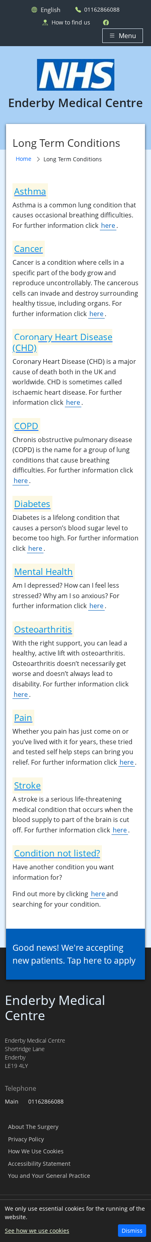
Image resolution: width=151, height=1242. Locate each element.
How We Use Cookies (36, 1151)
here (108, 225)
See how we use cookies (37, 1230)
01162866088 (102, 9)
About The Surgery (33, 1126)
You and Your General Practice (49, 1175)
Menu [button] (127, 35)
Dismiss (132, 1230)
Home (23, 158)
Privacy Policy (26, 1139)
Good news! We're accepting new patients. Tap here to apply (74, 954)
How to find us (71, 22)
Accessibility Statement (39, 1163)
